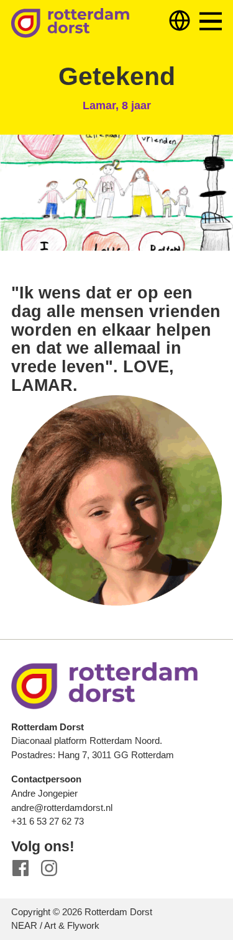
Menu (210, 21)
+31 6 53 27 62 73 (47, 821)
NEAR (24, 925)
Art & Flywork (71, 925)
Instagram (49, 868)
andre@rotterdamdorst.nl (61, 807)
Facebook (20, 868)
